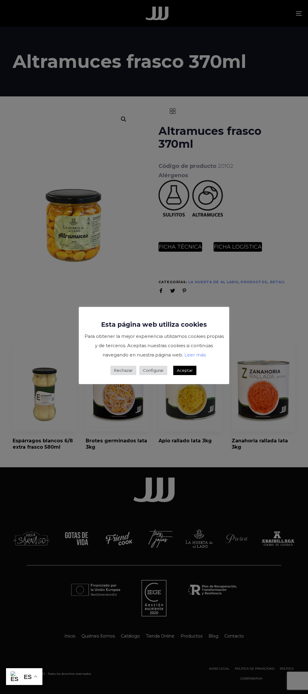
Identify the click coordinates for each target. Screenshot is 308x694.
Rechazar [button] (123, 370)
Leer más (195, 355)
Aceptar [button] (185, 370)
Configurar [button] (153, 370)
